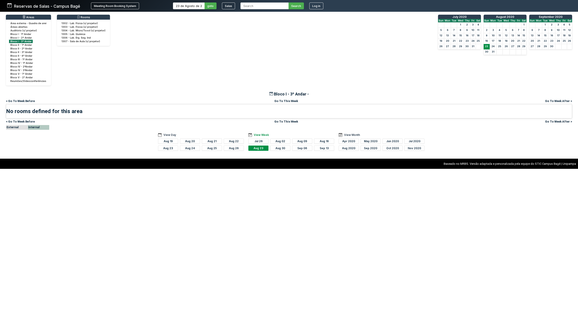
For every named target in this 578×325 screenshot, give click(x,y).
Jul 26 (258, 141)
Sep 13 (324, 148)
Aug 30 (280, 148)
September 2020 (551, 17)
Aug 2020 (348, 148)
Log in (316, 6)
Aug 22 (234, 141)
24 (473, 40)
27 (447, 46)
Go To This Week (286, 101)
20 (447, 40)
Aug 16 (324, 141)
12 (441, 35)
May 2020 (371, 141)
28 (454, 46)
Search (296, 6)
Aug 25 (212, 148)
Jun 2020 (392, 141)
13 (447, 35)
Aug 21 (212, 141)
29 (460, 46)
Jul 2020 (414, 141)
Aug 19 (168, 141)
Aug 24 (190, 148)
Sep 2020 (370, 148)
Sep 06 (302, 148)
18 (478, 35)
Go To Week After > (558, 101)
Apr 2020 (348, 141)
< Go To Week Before (20, 101)
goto (210, 6)
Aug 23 (168, 148)
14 (454, 35)
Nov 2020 (414, 148)
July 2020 (459, 17)
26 (441, 46)
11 (478, 30)
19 (441, 40)
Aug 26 (234, 148)
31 (473, 46)
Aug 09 (302, 141)
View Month (352, 135)
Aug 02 (280, 141)
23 (467, 40)
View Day (169, 135)
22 (460, 40)
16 (467, 35)
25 (478, 40)
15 (460, 35)
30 (467, 46)
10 (472, 30)
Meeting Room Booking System (115, 6)
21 (454, 40)
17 (473, 35)
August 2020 (505, 17)
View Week (261, 135)
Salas (228, 6)
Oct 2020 (392, 148)
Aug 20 (190, 141)
